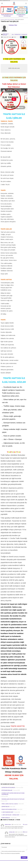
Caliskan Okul (13, 25)
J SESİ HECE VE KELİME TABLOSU (21, 15)
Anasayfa (2, 19)
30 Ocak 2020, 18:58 (17, 824)
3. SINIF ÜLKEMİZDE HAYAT (7, 812)
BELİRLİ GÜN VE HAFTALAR (9, 19)
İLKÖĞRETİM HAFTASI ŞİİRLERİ (8, 787)
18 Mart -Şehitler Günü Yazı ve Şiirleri (10, 803)
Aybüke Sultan (8, 824)
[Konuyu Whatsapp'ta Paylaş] (26, 37)
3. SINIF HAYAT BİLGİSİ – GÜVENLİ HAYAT (10, 814)
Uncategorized (24, 34)
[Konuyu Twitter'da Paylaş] (23, 37)
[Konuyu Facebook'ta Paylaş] (21, 37)
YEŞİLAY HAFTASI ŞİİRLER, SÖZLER (9, 809)
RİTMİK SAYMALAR (6, 817)
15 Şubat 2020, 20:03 (21, 832)
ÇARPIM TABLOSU (5, 806)
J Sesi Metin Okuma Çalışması (7, 15)
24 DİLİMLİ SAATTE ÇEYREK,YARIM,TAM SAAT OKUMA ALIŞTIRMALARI (13, 794)
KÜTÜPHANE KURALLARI (7, 790)
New (13, 34)
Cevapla (25, 824)
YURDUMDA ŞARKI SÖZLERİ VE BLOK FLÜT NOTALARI (13, 799)
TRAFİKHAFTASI (17, 34)
